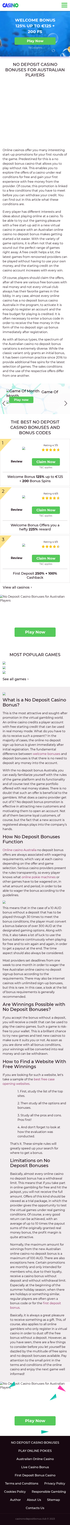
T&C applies (35, 47)
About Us (34, 1500)
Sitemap (53, 1500)
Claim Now (45, 462)
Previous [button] (3, 403)
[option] (35, 399)
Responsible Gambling (49, 1491)
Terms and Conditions (21, 1483)
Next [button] (66, 403)
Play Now (35, 41)
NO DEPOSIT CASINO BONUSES (35, 1442)
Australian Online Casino (35, 1459)
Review (16, 461)
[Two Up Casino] (23, 545)
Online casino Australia (19, 850)
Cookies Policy (15, 1491)
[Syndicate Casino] (23, 448)
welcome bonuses (46, 754)
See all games (14, 679)
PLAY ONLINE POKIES (35, 1451)
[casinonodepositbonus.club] (10, 5)
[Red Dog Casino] (23, 497)
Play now (21, 400)
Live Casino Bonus (35, 1467)
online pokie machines (39, 877)
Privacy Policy (54, 1483)
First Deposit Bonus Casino (35, 1475)
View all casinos (16, 587)
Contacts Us (35, 1508)
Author (15, 1500)
